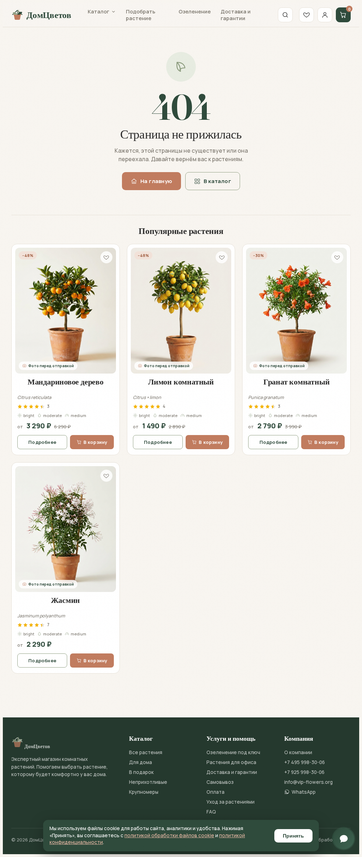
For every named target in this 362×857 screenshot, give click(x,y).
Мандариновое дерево (66, 382)
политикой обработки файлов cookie (169, 835)
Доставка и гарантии (236, 15)
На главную (156, 181)
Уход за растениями (230, 802)
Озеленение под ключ (233, 752)
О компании (298, 752)
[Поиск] (285, 14)
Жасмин (65, 600)
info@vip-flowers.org (308, 782)
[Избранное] (306, 14)
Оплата (215, 792)
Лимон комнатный (181, 382)
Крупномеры (143, 792)
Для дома (140, 762)
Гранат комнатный (296, 382)
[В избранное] (106, 257)
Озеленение (195, 11)
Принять (293, 836)
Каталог (98, 11)
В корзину (95, 442)
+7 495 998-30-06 (304, 762)
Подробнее (42, 442)
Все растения (145, 752)
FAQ (211, 812)
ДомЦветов (49, 15)
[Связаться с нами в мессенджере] (343, 838)
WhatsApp (304, 792)
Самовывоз (220, 782)
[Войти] (324, 14)
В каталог (217, 181)
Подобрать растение (140, 15)
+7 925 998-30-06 (304, 772)
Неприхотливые (148, 782)
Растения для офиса (231, 762)
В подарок (141, 772)
